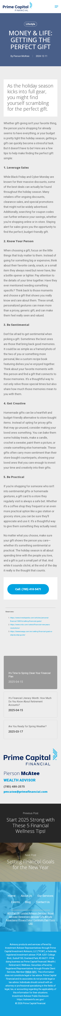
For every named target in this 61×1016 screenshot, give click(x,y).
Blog (28, 902)
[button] (56, 6)
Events (15, 902)
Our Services (45, 895)
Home (11, 895)
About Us (26, 895)
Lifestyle (30, 24)
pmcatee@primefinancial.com (26, 791)
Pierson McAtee (21, 56)
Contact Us (43, 902)
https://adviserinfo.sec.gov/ (30, 999)
